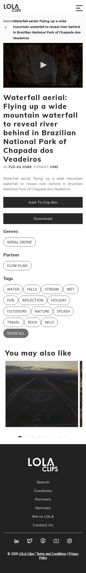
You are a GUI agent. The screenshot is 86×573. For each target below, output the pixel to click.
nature (42, 311)
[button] (43, 65)
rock (32, 322)
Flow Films (17, 265)
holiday (58, 300)
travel (13, 322)
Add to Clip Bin (43, 202)
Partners (43, 499)
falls (32, 289)
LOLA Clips (26, 554)
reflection (32, 300)
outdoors (17, 311)
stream (52, 289)
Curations (43, 490)
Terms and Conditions (51, 554)
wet (71, 289)
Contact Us (43, 525)
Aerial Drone (19, 242)
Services (43, 508)
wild (49, 322)
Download (43, 218)
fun (10, 300)
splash (63, 311)
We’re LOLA (43, 516)
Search (43, 482)
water (13, 289)
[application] (43, 65)
